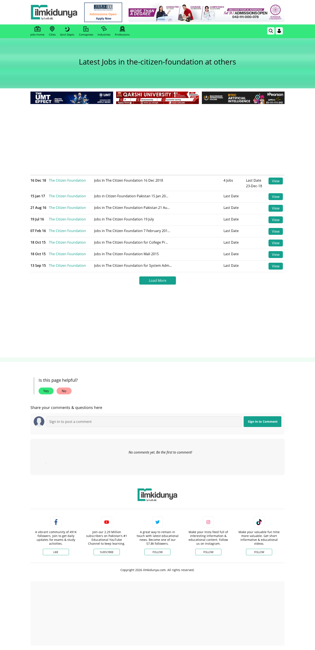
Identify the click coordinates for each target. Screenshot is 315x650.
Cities (52, 34)
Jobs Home (37, 34)
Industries (104, 34)
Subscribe (107, 552)
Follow (158, 552)
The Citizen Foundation (67, 180)
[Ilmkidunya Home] (54, 12)
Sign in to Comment (263, 421)
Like (55, 552)
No (64, 391)
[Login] (279, 31)
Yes (46, 391)
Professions (122, 34)
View (275, 181)
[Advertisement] (157, 137)
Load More (157, 280)
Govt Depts (67, 34)
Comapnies (86, 34)
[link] (103, 12)
